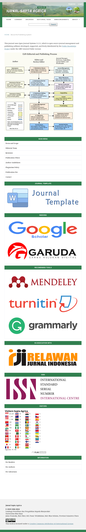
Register (71, 4)
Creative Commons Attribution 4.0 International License (51, 524)
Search (53, 24)
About (75, 19)
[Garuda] (43, 260)
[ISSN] (43, 398)
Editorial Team (44, 19)
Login (80, 4)
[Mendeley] (43, 292)
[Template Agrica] (43, 207)
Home (8, 19)
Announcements (61, 19)
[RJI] (43, 367)
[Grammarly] (43, 335)
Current (18, 19)
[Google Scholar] (43, 239)
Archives (30, 19)
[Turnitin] (43, 313)
